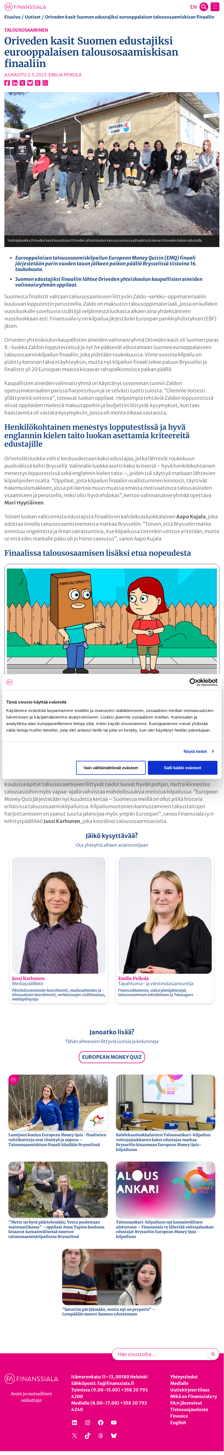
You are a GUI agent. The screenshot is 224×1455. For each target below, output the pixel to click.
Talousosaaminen (26, 30)
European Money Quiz (112, 1057)
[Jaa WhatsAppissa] (45, 83)
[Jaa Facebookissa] (7, 83)
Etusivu (12, 17)
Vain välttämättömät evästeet (110, 767)
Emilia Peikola (133, 978)
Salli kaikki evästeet (182, 767)
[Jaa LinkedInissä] (14, 83)
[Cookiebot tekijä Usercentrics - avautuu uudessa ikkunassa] (193, 682)
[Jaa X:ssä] (22, 83)
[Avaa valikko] (215, 6)
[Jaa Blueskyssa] (30, 83)
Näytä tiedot (195, 751)
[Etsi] (213, 1354)
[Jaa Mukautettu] (37, 83)
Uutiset (33, 17)
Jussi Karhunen (28, 978)
